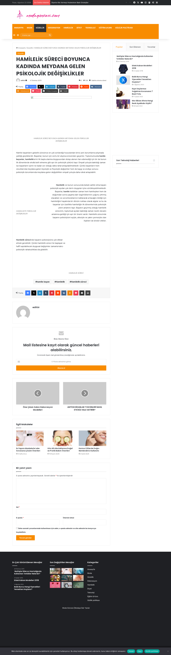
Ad (18, 507)
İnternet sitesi (68, 518)
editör (23, 80)
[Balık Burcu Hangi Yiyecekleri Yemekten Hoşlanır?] (123, 80)
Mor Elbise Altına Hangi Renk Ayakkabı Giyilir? (142, 102)
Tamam (131, 651)
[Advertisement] (135, 133)
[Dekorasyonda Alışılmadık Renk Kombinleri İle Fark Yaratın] (78, 585)
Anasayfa (18, 28)
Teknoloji (90, 28)
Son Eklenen (135, 47)
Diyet (79, 28)
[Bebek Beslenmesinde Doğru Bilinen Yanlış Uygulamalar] (78, 578)
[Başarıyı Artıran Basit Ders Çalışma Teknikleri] (66, 578)
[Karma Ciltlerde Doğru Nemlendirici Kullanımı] (92, 438)
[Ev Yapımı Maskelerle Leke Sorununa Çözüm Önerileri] (30, 438)
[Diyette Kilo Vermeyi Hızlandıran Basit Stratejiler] (55, 578)
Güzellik (40, 28)
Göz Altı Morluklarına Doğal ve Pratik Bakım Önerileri (60, 449)
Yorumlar (151, 47)
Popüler (119, 47)
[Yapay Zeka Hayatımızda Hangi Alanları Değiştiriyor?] (78, 571)
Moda (29, 28)
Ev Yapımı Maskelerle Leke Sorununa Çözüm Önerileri (28, 449)
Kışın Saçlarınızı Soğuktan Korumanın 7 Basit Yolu (142, 91)
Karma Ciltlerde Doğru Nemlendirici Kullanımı (89, 449)
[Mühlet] (36, 14)
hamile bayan (43, 281)
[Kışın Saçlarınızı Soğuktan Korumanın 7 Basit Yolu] (123, 92)
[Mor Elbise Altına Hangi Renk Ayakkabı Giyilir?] (123, 104)
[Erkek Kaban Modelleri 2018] (123, 69)
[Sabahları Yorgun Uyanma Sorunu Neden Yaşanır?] (66, 585)
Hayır (140, 651)
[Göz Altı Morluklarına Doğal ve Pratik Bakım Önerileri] (61, 438)
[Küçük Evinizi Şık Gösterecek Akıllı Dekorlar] (55, 571)
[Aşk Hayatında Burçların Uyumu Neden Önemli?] (55, 585)
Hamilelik (68, 28)
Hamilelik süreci (79, 281)
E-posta (20, 518)
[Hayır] (168, 651)
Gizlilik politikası (124, 28)
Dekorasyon (54, 28)
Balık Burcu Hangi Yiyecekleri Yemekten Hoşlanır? (141, 79)
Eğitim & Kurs (105, 28)
